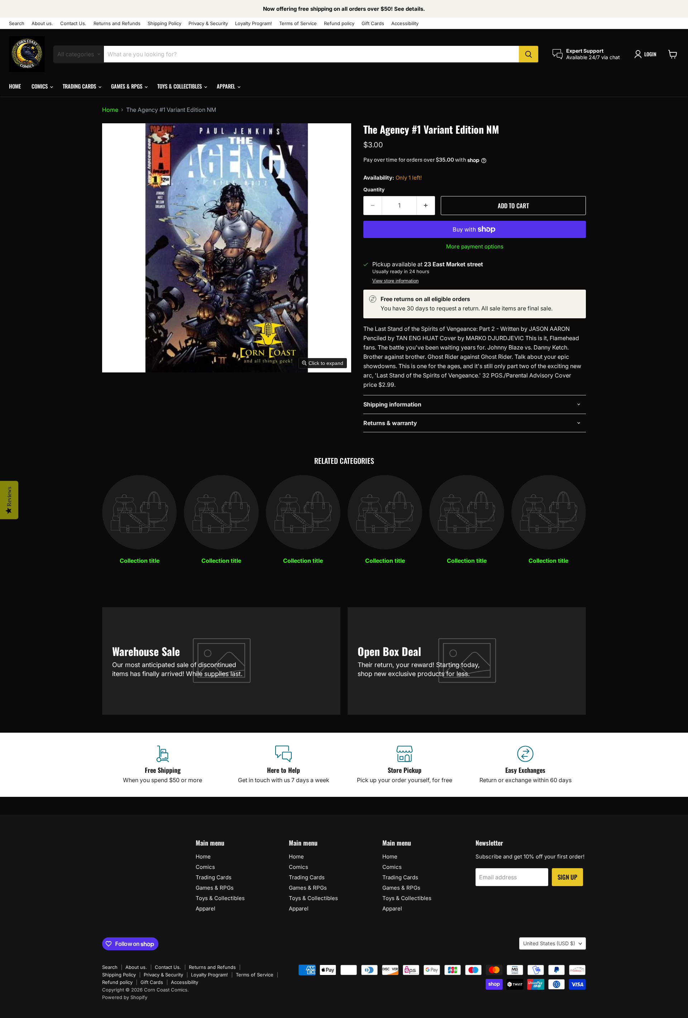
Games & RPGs (127, 86)
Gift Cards (373, 23)
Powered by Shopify (124, 997)
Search (16, 23)
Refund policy (339, 23)
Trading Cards (80, 86)
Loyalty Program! (253, 23)
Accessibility (405, 23)
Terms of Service (298, 23)
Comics (40, 86)
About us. (42, 23)
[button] (646, 54)
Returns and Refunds (117, 23)
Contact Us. (73, 23)
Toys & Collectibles (180, 86)
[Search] (528, 54)
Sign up (567, 876)
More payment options (474, 246)
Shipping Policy (164, 23)
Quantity (373, 189)
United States (549, 943)
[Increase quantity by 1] (426, 205)
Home (15, 86)
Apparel (226, 86)
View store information (395, 281)
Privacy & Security (208, 23)
